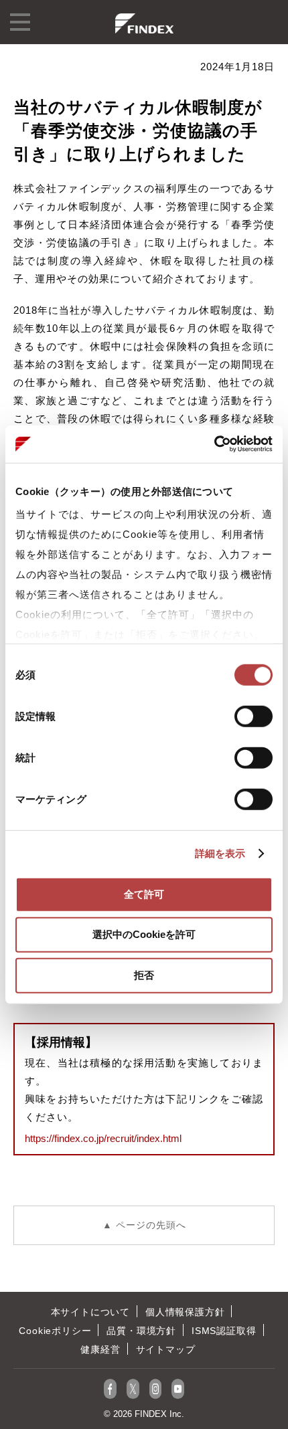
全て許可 (144, 893)
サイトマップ (166, 1349)
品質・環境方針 (141, 1330)
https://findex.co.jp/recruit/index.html (103, 1138)
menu (20, 22)
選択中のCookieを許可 (144, 934)
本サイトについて (90, 1312)
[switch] (253, 716)
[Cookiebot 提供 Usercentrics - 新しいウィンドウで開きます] (214, 444)
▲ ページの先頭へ (144, 1225)
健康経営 (100, 1349)
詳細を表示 (220, 853)
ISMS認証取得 (224, 1330)
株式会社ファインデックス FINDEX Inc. (144, 23)
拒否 (144, 974)
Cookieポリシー (55, 1330)
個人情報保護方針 (184, 1312)
